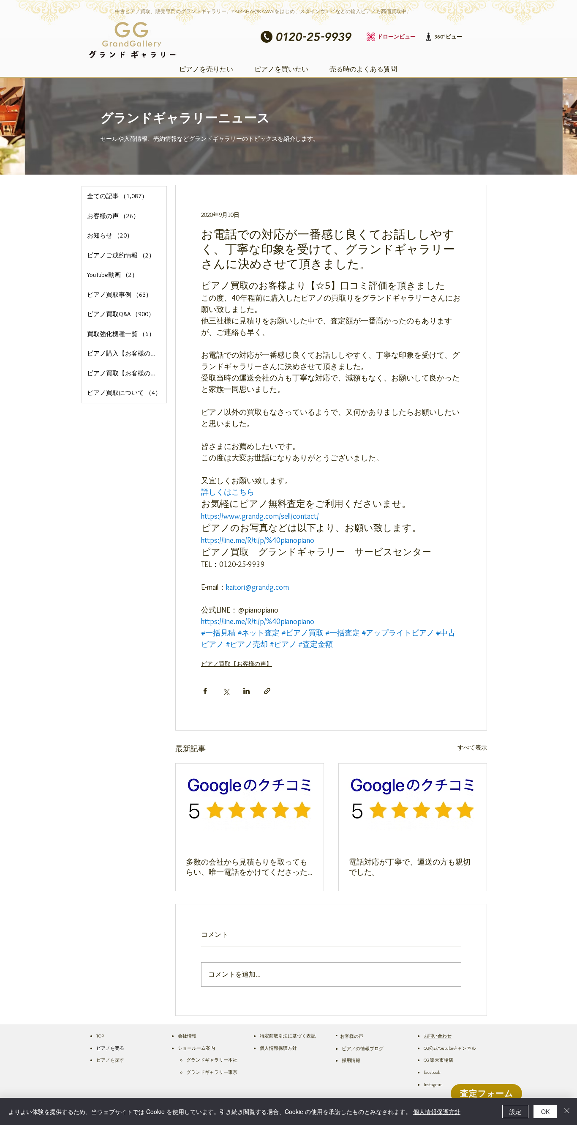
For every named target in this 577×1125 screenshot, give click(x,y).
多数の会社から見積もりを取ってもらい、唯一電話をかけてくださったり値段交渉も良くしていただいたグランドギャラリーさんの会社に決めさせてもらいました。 (247, 867)
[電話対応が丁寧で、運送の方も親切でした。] (413, 805)
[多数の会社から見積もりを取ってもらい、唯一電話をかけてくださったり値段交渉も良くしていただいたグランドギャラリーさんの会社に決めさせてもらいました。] (250, 805)
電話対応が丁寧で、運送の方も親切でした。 (410, 866)
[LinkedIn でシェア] (246, 691)
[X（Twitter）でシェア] (226, 691)
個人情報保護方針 (436, 1111)
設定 (515, 1111)
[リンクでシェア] (267, 691)
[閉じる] (567, 1111)
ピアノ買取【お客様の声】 (236, 664)
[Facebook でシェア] (205, 691)
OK (545, 1111)
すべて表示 (472, 747)
